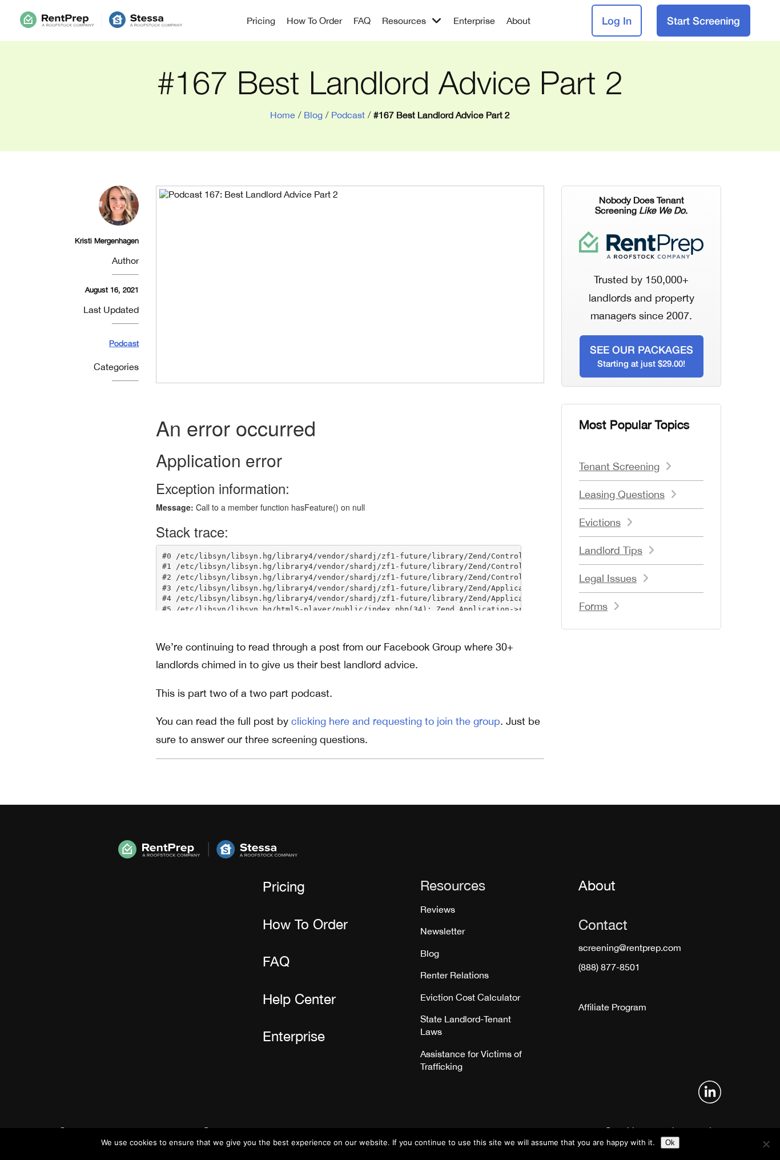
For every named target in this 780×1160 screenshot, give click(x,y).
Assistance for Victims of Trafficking (471, 1060)
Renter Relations (454, 975)
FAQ (362, 20)
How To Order (314, 20)
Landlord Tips (610, 550)
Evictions (600, 522)
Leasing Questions (622, 494)
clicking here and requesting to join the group (395, 721)
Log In (617, 20)
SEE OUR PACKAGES (641, 355)
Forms (593, 606)
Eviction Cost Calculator (470, 997)
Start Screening (703, 20)
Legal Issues (608, 578)
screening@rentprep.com (629, 947)
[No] (765, 1144)
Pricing (261, 20)
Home (282, 115)
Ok (670, 1142)
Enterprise (474, 20)
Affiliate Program (612, 1007)
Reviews (437, 909)
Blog (313, 115)
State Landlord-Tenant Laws (465, 1025)
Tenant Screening (619, 466)
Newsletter (442, 931)
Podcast (348, 115)
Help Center (299, 999)
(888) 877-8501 (609, 967)
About (518, 20)
